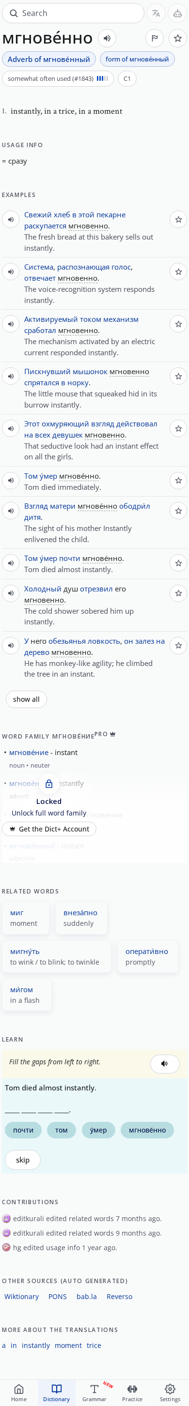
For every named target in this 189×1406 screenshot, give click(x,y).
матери (63, 506)
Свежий (38, 214)
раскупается (45, 225)
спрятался (41, 382)
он (128, 641)
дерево (36, 652)
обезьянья (67, 641)
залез (144, 641)
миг (16, 912)
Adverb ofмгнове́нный (49, 59)
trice (94, 1345)
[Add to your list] (178, 38)
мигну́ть (25, 951)
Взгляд (36, 506)
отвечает (40, 278)
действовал (137, 423)
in (14, 1345)
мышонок (90, 371)
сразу (17, 161)
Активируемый (51, 319)
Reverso (119, 1296)
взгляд (102, 423)
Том (31, 476)
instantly (36, 1345)
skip (23, 1159)
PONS (57, 1296)
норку (78, 382)
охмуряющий (65, 423)
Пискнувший (47, 371)
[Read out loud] (107, 38)
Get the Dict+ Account (54, 828)
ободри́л (134, 506)
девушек (67, 434)
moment (68, 1345)
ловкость (104, 641)
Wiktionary (21, 1296)
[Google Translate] (156, 13)
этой (86, 214)
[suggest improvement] (154, 38)
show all (26, 699)
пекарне (111, 214)
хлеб (62, 214)
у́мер (48, 476)
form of (137, 59)
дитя (32, 517)
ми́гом (21, 989)
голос (121, 267)
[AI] (177, 13)
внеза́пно (80, 912)
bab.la (87, 1296)
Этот (32, 423)
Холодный (43, 588)
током (90, 319)
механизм (121, 319)
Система (38, 267)
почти (69, 558)
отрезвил (96, 588)
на (28, 434)
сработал (40, 330)
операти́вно (147, 951)
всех (42, 434)
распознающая (83, 267)
